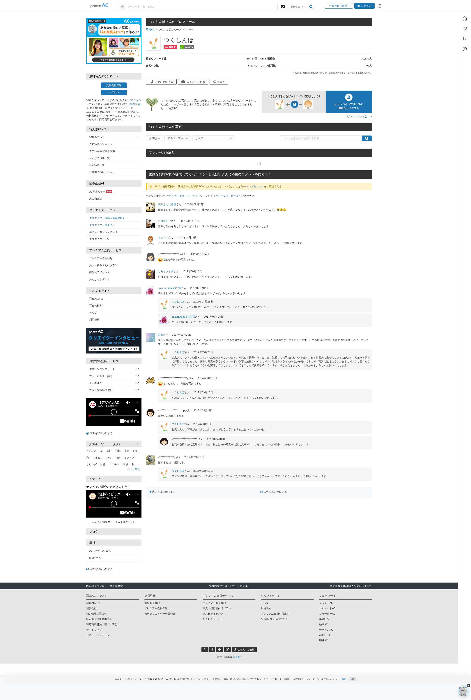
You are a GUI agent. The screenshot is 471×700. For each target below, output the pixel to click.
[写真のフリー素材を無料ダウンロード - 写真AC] (99, 6)
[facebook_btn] (212, 649)
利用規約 (94, 319)
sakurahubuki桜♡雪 (169, 287)
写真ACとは (96, 298)
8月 (135, 450)
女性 (109, 450)
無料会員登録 (114, 85)
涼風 (160, 334)
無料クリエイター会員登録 (159, 613)
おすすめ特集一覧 (99, 158)
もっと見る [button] (134, 469)
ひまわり (98, 457)
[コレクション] (464, 38)
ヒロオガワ (164, 220)
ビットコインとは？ (359, 116)
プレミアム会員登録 (100, 258)
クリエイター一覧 (99, 239)
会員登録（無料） (339, 5)
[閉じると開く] (2, 680)
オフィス (129, 457)
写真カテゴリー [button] (98, 137)
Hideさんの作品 (167, 204)
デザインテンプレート (102, 369)
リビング (91, 464)
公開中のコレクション (102, 172)
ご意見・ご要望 (245, 649)
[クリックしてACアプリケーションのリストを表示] (379, 6)
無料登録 (135, 104)
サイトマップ (94, 629)
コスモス (114, 464)
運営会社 (91, 608)
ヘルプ (93, 312)
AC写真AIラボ (100, 191)
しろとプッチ (165, 271)
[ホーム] (464, 18)
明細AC (323, 640)
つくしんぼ (178, 301)
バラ (109, 457)
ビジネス (91, 450)
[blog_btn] (227, 649)
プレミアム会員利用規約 (275, 613)
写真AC (150, 29)
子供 (125, 464)
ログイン (366, 5)
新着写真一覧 (97, 165)
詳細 (344, 679)
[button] (219, 82)
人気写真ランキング (100, 144)
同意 (352, 679)
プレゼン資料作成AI (100, 390)
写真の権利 (95, 305)
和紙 (118, 450)
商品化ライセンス (99, 272)
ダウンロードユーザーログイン (185, 196)
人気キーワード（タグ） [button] (105, 444)
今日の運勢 (95, 383)
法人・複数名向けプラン (103, 265)
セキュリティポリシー (99, 635)
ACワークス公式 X (100, 550)
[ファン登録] (464, 29)
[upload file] (282, 7)
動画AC (323, 624)
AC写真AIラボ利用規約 (274, 619)
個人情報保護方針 (96, 613)
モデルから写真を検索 (102, 151)
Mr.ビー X (94, 557)
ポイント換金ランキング (103, 232)
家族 (126, 450)
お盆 (102, 464)
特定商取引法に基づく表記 (101, 624)
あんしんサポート (99, 279)
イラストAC (326, 602)
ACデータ (324, 635)
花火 (118, 457)
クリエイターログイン (102, 225)
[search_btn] (311, 7)
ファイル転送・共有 (100, 376)
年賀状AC (324, 619)
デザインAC (326, 629)
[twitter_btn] (204, 649)
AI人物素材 (95, 198)
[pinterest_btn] (219, 649)
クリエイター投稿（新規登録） (107, 218)
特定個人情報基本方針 (99, 619)
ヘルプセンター (255, 186)
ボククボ (163, 237)
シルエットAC (327, 608)
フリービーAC (327, 613)
